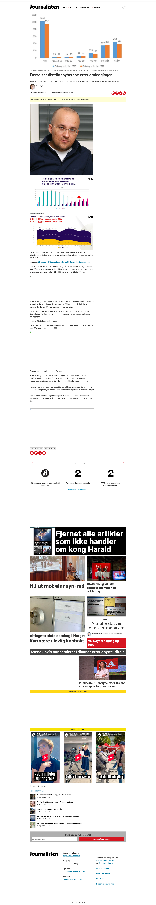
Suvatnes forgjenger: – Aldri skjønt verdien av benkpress (59, 823)
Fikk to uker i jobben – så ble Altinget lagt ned (55, 802)
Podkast (73, 8)
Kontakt (97, 8)
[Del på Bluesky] (124, 93)
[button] (32, 463)
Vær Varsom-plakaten (105, 860)
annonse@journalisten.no (72, 879)
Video (64, 8)
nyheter (52, 448)
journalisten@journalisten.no (74, 871)
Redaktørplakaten (106, 863)
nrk (46, 448)
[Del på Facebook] (113, 93)
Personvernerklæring (104, 873)
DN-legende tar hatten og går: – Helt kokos (54, 795)
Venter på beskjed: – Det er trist (49, 809)
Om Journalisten (102, 868)
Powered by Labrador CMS (78, 902)
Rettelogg (100, 878)
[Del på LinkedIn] (117, 93)
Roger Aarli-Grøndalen (71, 856)
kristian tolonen (36, 448)
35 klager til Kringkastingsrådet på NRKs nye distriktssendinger (64, 262)
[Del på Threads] (120, 93)
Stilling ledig (85, 8)
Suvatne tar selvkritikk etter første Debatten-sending (58, 816)
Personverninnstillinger (105, 884)
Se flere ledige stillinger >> (78, 489)
